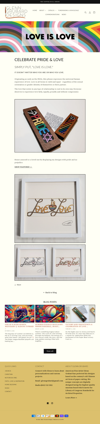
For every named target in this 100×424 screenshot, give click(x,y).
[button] (42, 10)
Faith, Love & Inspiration (14, 381)
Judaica (8, 371)
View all (50, 351)
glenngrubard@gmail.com (52, 381)
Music (7, 388)
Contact (8, 391)
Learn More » (71, 398)
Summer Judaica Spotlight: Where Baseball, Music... (49, 325)
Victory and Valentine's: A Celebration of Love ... (79, 325)
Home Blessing (11, 384)
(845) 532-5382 (46, 385)
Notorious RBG (11, 378)
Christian (8, 374)
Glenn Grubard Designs (46, 419)
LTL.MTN (61, 419)
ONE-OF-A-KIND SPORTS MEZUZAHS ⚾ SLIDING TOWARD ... (19, 326)
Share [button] (19, 285)
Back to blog (51, 292)
